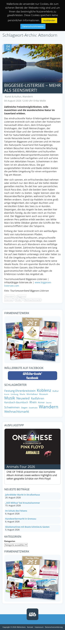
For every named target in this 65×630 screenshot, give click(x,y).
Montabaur (32, 394)
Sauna (48, 403)
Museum (43, 394)
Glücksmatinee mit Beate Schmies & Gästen (27, 526)
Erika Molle (40, 100)
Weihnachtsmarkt (32, 300)
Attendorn (9, 296)
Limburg (14, 394)
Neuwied (23, 398)
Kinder (19, 300)
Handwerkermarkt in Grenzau (20, 518)
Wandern (27, 96)
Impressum (39, 627)
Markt (22, 394)
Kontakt (30, 627)
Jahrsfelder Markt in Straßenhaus (22, 494)
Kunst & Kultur (13, 96)
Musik (9, 398)
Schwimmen (12, 407)
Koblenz (44, 390)
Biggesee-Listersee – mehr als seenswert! (32, 87)
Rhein (33, 402)
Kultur (55, 391)
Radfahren (37, 398)
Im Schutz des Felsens (16, 510)
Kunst (6, 394)
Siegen (24, 407)
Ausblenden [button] (49, 20)
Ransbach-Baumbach (16, 402)
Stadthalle (33, 408)
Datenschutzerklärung (53, 627)
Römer (41, 402)
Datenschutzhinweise (33, 26)
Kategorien (9, 541)
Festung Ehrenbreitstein (20, 390)
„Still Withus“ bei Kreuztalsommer (22, 502)
